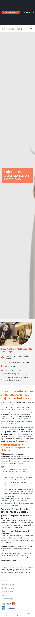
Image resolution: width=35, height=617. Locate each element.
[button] (31, 29)
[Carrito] (29, 614)
